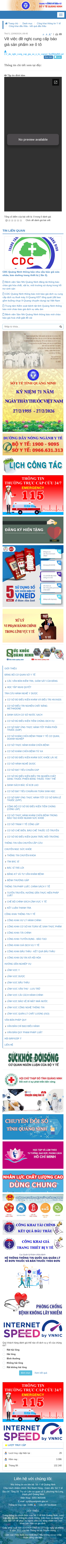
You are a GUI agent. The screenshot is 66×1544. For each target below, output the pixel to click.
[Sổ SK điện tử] (33, 576)
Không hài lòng (15, 1363)
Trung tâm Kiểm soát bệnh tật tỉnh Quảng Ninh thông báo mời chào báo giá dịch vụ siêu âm (32, 307)
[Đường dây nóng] (33, 444)
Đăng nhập (52, 3)
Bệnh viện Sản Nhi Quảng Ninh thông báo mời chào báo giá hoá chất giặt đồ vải (32, 316)
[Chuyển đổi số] (33, 1126)
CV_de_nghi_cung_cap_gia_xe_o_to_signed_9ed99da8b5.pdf (34, 54)
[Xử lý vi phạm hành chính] (33, 625)
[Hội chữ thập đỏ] (33, 1079)
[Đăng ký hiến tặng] (33, 530)
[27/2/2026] (33, 381)
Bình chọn (25, 1373)
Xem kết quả (41, 1373)
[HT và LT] (33, 1155)
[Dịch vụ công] (33, 1206)
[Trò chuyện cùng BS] (33, 1100)
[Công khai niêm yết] (33, 1243)
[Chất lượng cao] (33, 1181)
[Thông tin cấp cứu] (33, 495)
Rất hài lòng (13, 1350)
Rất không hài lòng (17, 1367)
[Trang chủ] (33, 5)
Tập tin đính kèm (16, 75)
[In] (56, 34)
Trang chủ (13, 23)
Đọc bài (48, 57)
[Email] (60, 34)
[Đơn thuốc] (33, 1271)
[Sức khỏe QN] (33, 653)
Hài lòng (11, 1354)
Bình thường (13, 1358)
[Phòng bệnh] (33, 1304)
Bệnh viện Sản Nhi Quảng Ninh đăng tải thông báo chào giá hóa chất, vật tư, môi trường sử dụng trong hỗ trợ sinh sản (32, 285)
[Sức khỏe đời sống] (33, 1059)
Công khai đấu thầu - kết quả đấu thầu (27, 26)
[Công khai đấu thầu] (33, 1227)
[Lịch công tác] (33, 465)
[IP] (33, 1329)
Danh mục (27, 23)
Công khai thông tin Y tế (49, 23)
